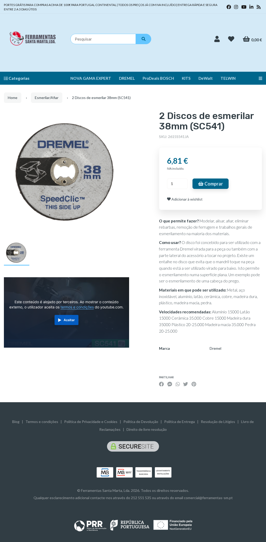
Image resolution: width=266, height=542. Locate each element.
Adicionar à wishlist (187, 199)
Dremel (215, 348)
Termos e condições (41, 421)
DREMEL (127, 78)
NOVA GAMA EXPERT (90, 78)
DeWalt (205, 78)
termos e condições (77, 307)
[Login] (217, 39)
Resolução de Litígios (218, 421)
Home (12, 97)
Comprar (213, 184)
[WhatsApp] (178, 384)
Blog (15, 421)
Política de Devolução (140, 421)
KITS (186, 78)
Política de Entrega (179, 421)
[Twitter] (185, 384)
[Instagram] (236, 7)
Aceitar (69, 320)
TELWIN (228, 78)
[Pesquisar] (143, 39)
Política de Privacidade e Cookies (90, 421)
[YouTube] (244, 7)
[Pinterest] (193, 384)
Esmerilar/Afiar (46, 97)
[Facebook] (229, 7)
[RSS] (258, 7)
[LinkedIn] (251, 7)
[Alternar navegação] (258, 78)
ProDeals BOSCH (158, 78)
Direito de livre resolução (147, 429)
